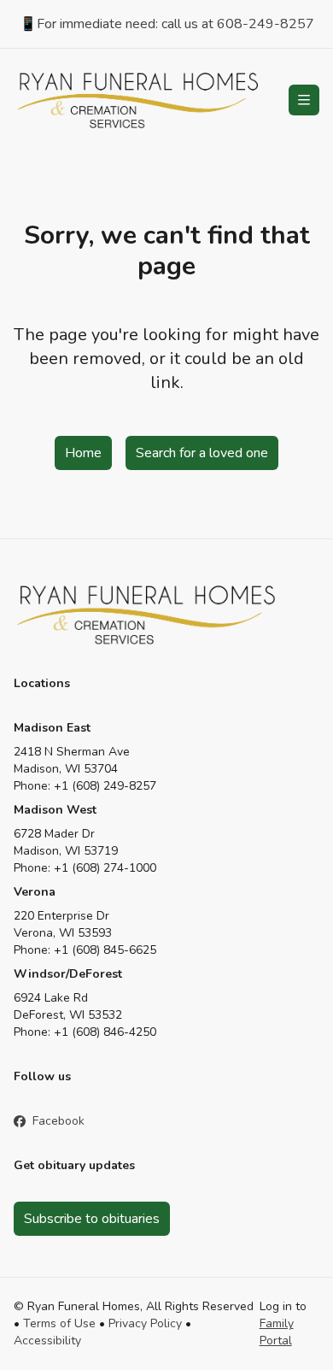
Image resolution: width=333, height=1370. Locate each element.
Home (83, 453)
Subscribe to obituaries (92, 1218)
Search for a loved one (202, 453)
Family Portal (277, 1332)
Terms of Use (59, 1323)
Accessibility (47, 1340)
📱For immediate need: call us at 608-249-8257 (167, 24)
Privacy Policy (145, 1323)
